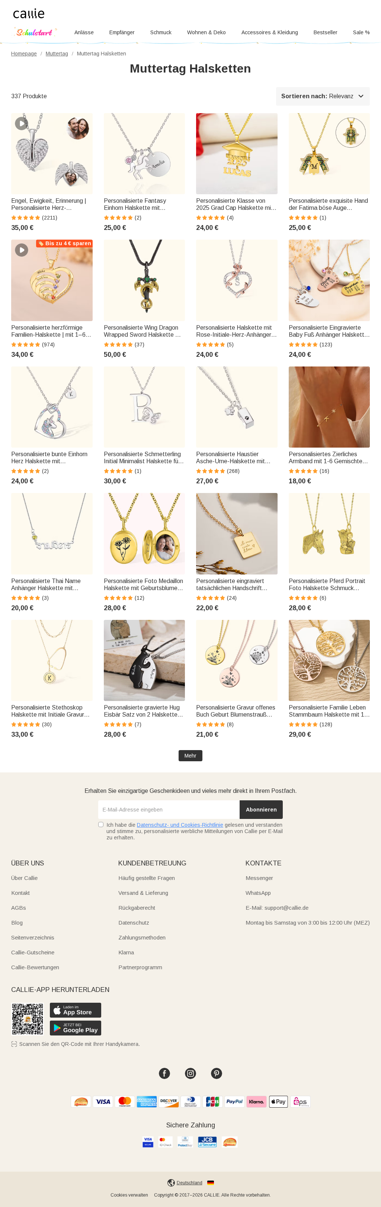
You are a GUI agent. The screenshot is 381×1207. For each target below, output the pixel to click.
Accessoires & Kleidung (269, 32)
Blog (17, 922)
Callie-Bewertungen (35, 967)
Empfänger (122, 32)
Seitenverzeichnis (32, 937)
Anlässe (84, 32)
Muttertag (57, 54)
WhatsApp (258, 893)
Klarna (126, 952)
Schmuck (161, 32)
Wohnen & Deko (206, 32)
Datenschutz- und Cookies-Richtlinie (180, 825)
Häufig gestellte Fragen (146, 878)
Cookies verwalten (129, 1195)
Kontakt (20, 893)
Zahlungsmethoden (142, 937)
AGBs (18, 908)
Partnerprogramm (140, 967)
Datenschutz (133, 922)
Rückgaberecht (136, 908)
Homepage (24, 54)
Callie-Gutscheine (32, 952)
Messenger (259, 878)
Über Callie (24, 878)
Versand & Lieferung (143, 893)
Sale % (361, 32)
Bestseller (325, 32)
